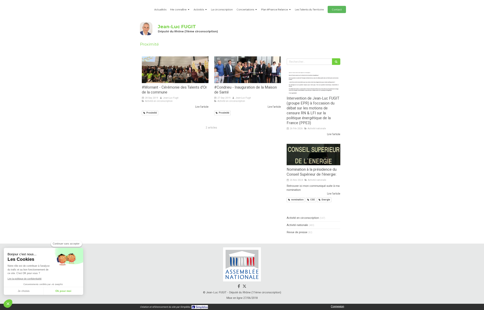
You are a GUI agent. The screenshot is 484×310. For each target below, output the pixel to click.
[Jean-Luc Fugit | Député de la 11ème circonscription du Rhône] (146, 28)
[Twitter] (244, 287)
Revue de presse (297, 232)
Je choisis (23, 290)
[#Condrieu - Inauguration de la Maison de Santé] (247, 69)
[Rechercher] (336, 61)
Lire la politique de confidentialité (25, 278)
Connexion (337, 306)
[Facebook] (239, 287)
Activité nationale (297, 225)
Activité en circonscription (303, 218)
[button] (7, 303)
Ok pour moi (63, 290)
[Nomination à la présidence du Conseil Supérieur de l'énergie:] (313, 154)
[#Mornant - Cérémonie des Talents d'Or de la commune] (175, 69)
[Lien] (242, 264)
